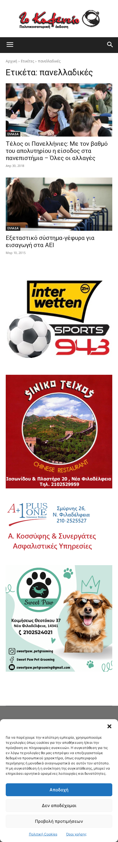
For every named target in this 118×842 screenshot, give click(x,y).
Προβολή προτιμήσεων (59, 821)
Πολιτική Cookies (43, 834)
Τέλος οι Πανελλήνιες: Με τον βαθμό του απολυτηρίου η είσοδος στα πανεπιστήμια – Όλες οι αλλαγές (57, 150)
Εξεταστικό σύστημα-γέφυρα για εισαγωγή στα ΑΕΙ (50, 241)
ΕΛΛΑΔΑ (13, 134)
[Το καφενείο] (59, 18)
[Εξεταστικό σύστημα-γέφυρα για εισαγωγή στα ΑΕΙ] (59, 204)
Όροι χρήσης (76, 834)
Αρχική (11, 61)
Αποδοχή (59, 789)
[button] (109, 726)
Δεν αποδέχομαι (59, 805)
